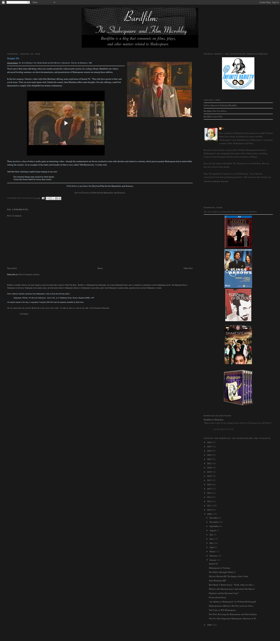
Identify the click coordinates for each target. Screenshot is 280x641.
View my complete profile (216, 181)
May (212, 543)
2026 (209, 442)
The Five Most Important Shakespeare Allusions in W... (233, 618)
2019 (209, 471)
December (214, 517)
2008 (209, 624)
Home (100, 268)
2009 (209, 514)
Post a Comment (14, 215)
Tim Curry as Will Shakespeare (222, 610)
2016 (209, 484)
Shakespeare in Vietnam (219, 567)
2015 (209, 488)
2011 (209, 505)
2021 (209, 463)
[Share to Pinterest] (59, 198)
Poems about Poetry (217, 597)
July (212, 534)
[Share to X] (53, 198)
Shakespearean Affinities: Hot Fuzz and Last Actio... (231, 605)
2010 (209, 509)
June (212, 538)
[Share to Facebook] (56, 198)
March (213, 551)
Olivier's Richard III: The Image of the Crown (228, 576)
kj (223, 128)
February (214, 555)
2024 (209, 450)
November (214, 521)
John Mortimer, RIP (217, 580)
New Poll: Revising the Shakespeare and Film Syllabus (233, 614)
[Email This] (47, 198)
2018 (209, 476)
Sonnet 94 (213, 563)
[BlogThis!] (50, 198)
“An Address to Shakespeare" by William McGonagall (232, 601)
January (213, 559)
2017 (209, 480)
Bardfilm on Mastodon (213, 419)
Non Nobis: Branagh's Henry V (222, 572)
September (214, 526)
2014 (209, 492)
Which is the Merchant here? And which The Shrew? (232, 588)
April (212, 547)
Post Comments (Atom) (29, 274)
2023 (209, 454)
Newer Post (12, 268)
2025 (209, 446)
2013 (209, 497)
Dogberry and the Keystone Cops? (224, 593)
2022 (209, 459)
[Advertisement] (99, 242)
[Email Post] (43, 198)
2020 (209, 467)
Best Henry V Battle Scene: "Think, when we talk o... (232, 584)
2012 (209, 501)
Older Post (188, 268)
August (213, 530)
